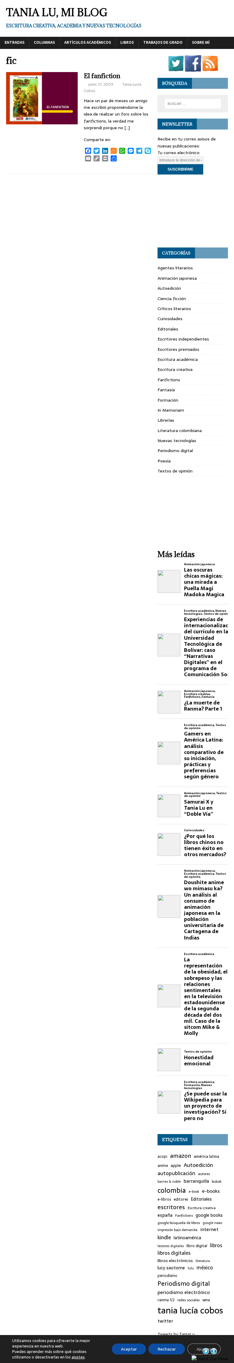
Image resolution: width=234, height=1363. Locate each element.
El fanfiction (102, 76)
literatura (203, 1261)
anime (163, 1166)
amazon (180, 1156)
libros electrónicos (175, 1260)
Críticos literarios (174, 308)
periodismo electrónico (184, 1292)
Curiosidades (170, 318)
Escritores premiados (178, 349)
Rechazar (167, 1349)
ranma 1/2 (166, 1300)
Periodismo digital (175, 450)
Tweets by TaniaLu (176, 1334)
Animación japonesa (177, 278)
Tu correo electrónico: (179, 152)
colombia (172, 1190)
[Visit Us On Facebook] (192, 68)
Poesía (164, 461)
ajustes (78, 1357)
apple (176, 1166)
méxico (205, 1268)
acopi (162, 1157)
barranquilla (196, 1181)
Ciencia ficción (172, 298)
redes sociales (188, 1300)
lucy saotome (171, 1267)
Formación (168, 400)
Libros (127, 43)
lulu (191, 1268)
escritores (171, 1207)
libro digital (196, 1246)
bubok (217, 1181)
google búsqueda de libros (179, 1223)
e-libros (164, 1199)
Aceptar (129, 1349)
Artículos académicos (87, 43)
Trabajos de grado (163, 43)
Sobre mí (201, 43)
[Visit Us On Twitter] (175, 68)
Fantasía (166, 389)
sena (206, 1300)
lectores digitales (171, 1246)
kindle (164, 1237)
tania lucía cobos (190, 1310)
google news (212, 1223)
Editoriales (168, 329)
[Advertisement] (193, 211)
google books (209, 1215)
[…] (127, 127)
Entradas (14, 43)
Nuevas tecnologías (177, 440)
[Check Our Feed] (209, 68)
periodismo (167, 1276)
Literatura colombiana (180, 430)
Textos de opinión (175, 471)
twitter (165, 1321)
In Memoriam (171, 410)
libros (216, 1245)
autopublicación (176, 1173)
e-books (211, 1191)
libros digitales (174, 1253)
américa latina (206, 1157)
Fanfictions (169, 379)
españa (165, 1215)
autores (204, 1174)
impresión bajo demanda (177, 1230)
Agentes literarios (175, 268)
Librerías (166, 420)
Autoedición (169, 288)
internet (209, 1229)
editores (181, 1199)
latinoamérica (187, 1237)
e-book (194, 1191)
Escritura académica (178, 359)
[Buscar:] (192, 104)
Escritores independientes (183, 339)
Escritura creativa (175, 369)
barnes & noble (169, 1181)
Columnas (44, 43)
